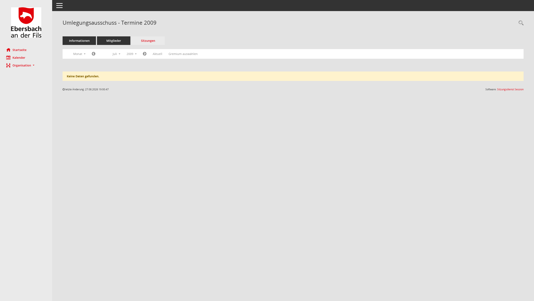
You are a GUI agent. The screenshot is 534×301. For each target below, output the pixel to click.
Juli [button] (115, 54)
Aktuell (157, 54)
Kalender (19, 58)
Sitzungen (148, 41)
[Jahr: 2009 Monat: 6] (93, 54)
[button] (26, 65)
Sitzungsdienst (510, 89)
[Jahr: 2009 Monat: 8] (145, 54)
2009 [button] (130, 54)
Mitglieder (113, 41)
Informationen (79, 41)
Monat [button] (78, 54)
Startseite (19, 50)
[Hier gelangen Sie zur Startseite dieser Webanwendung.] (26, 22)
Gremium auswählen (183, 54)
